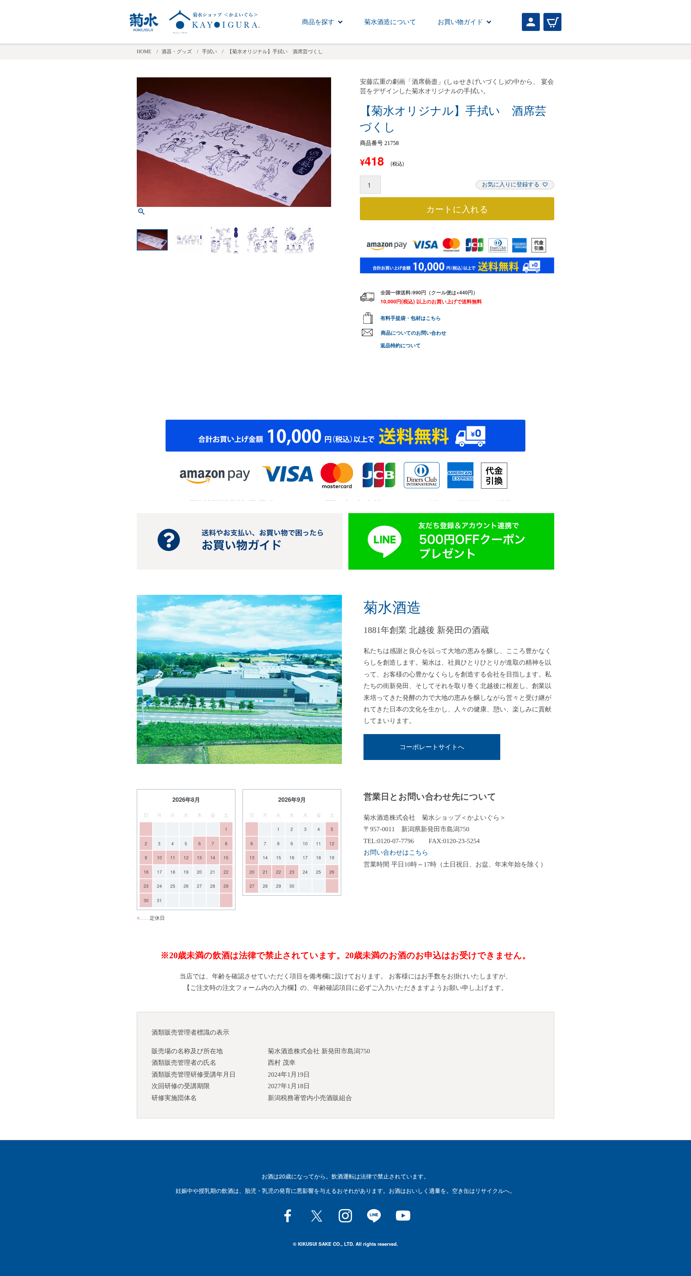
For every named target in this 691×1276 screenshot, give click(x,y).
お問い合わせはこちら (395, 852)
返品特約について (400, 345)
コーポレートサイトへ (431, 747)
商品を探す (318, 22)
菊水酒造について (390, 22)
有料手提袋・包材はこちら (410, 317)
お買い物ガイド (460, 22)
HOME (144, 51)
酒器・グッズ (177, 51)
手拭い (209, 51)
